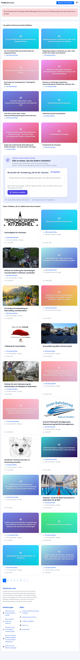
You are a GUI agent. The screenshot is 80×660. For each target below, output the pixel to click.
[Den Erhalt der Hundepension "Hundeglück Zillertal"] (21, 74)
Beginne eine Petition (65, 3)
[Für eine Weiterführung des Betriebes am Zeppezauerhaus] (21, 43)
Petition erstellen (18, 192)
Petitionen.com (7, 3)
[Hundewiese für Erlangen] (59, 136)
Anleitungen (8, 607)
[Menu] (77, 3)
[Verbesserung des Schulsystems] (59, 104)
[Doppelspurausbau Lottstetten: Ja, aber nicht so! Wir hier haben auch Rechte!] (59, 43)
